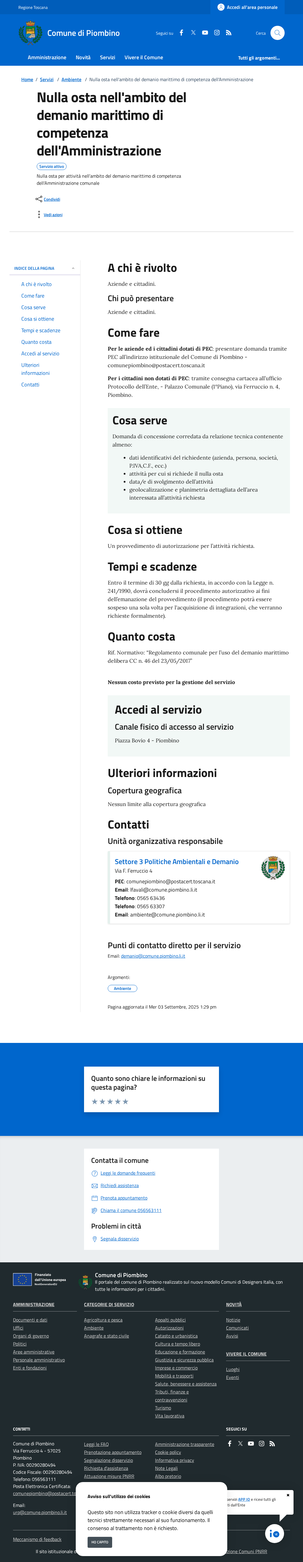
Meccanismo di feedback (37, 1539)
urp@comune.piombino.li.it (40, 1512)
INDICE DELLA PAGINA (34, 268)
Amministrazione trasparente (184, 1444)
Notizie (233, 1319)
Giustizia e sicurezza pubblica (184, 1359)
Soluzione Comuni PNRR (242, 1551)
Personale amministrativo (39, 1359)
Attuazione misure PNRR (109, 1476)
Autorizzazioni (169, 1327)
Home (27, 79)
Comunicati (237, 1327)
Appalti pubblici (170, 1319)
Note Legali (166, 1468)
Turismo (163, 1407)
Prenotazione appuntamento (112, 1452)
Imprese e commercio (176, 1367)
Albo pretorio (168, 1476)
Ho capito (99, 1542)
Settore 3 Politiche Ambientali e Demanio (177, 861)
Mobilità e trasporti (174, 1375)
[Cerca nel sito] (277, 33)
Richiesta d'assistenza (106, 1468)
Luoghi (233, 1369)
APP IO (244, 1499)
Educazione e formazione (180, 1351)
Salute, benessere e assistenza (186, 1383)
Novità (234, 1304)
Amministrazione (33, 1304)
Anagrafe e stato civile (106, 1335)
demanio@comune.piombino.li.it (153, 955)
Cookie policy (168, 1452)
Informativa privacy (174, 1460)
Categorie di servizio (109, 1304)
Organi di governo (31, 1335)
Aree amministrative (33, 1351)
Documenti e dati (30, 1319)
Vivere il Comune (246, 1353)
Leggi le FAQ (96, 1444)
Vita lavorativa (169, 1415)
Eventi (232, 1377)
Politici (20, 1343)
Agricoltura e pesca (103, 1319)
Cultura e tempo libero (177, 1343)
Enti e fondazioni (30, 1367)
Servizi (47, 79)
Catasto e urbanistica (176, 1335)
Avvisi (232, 1335)
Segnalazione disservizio (108, 1460)
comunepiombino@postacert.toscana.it (52, 1493)
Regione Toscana (33, 7)
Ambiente (71, 79)
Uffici (18, 1327)
